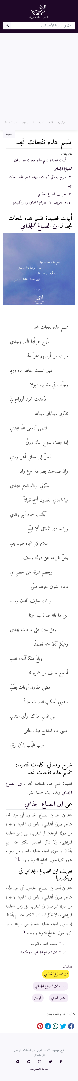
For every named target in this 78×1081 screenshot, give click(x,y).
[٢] (24, 932)
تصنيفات (67, 967)
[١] (17, 859)
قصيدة (9, 134)
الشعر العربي (58, 998)
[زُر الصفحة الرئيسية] (39, 11)
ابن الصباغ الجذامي (39, 226)
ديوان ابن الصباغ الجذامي (50, 986)
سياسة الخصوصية (39, 1069)
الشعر (50, 122)
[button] (60, 1062)
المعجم (25, 122)
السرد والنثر (38, 122)
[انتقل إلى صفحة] (7, 25)
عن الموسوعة (11, 122)
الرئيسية (61, 122)
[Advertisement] (39, 74)
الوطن (38, 998)
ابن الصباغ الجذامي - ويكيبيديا (38, 952)
